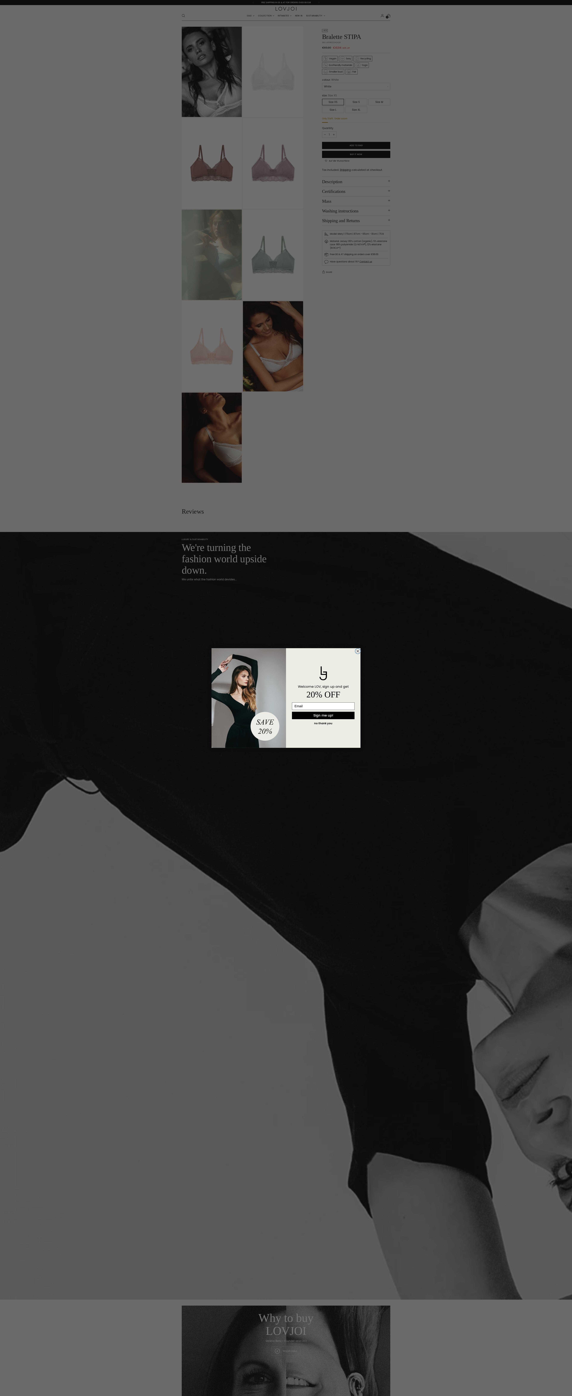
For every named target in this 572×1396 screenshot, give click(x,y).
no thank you (323, 723)
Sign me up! (323, 715)
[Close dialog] (357, 651)
